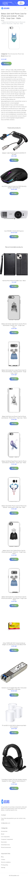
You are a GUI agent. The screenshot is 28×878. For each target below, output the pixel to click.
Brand (2, 834)
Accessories (4, 831)
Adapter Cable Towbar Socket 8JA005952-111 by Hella (14, 153)
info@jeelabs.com (5, 823)
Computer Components (7, 839)
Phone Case (21, 54)
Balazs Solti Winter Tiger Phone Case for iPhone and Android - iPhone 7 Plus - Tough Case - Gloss (14, 325)
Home (2, 20)
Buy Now (6, 63)
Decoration (4, 842)
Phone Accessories (12, 54)
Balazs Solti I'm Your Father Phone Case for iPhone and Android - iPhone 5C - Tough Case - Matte (14, 552)
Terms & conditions (6, 862)
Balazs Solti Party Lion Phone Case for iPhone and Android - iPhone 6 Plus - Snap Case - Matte (14, 417)
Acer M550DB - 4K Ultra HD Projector (14, 231)
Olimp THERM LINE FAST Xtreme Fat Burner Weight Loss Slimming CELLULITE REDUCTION (14, 643)
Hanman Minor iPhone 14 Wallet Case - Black (14, 280)
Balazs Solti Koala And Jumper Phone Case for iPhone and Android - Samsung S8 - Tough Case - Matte (14, 598)
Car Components (5, 836)
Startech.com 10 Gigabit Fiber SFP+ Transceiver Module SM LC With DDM (14, 688)
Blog (2, 856)
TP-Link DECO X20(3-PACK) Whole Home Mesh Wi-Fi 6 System (14, 726)
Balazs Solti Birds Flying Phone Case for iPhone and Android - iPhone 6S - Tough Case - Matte (14, 461)
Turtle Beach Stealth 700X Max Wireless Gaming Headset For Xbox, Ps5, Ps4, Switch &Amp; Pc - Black (14, 781)
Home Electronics (5, 844)
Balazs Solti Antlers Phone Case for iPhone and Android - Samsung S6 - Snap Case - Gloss (14, 506)
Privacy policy (4, 865)
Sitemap (3, 867)
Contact (3, 859)
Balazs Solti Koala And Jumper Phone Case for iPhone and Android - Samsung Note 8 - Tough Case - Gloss (14, 371)
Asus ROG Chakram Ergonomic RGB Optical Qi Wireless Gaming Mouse (14, 187)
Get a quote (21, 3)
